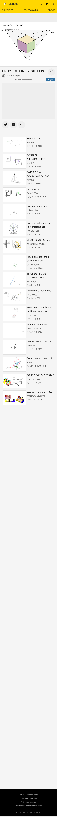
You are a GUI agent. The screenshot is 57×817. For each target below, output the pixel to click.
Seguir (50, 79)
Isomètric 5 (33, 189)
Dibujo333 (32, 295)
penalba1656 (13, 75)
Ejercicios (7, 10)
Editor (51, 10)
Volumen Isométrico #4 (39, 392)
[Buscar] (41, 4)
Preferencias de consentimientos (28, 806)
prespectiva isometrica (39, 341)
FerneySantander (36, 396)
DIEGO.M (31, 345)
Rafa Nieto (32, 193)
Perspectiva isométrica (39, 290)
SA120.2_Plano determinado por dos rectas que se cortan (38, 176)
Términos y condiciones (28, 795)
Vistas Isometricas (37, 324)
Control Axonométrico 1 (39, 358)
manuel (31, 163)
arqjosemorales (36, 244)
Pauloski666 (33, 231)
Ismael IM (32, 315)
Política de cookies (28, 802)
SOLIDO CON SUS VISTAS (40, 375)
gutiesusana (33, 265)
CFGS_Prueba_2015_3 (38, 240)
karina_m (32, 281)
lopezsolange (34, 379)
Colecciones (31, 10)
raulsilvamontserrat (38, 328)
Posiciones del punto (38, 206)
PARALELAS (33, 138)
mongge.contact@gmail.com (32, 812)
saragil (31, 142)
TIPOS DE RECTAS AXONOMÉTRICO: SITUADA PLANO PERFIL (40, 277)
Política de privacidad (28, 798)
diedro (30, 180)
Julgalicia (32, 210)
